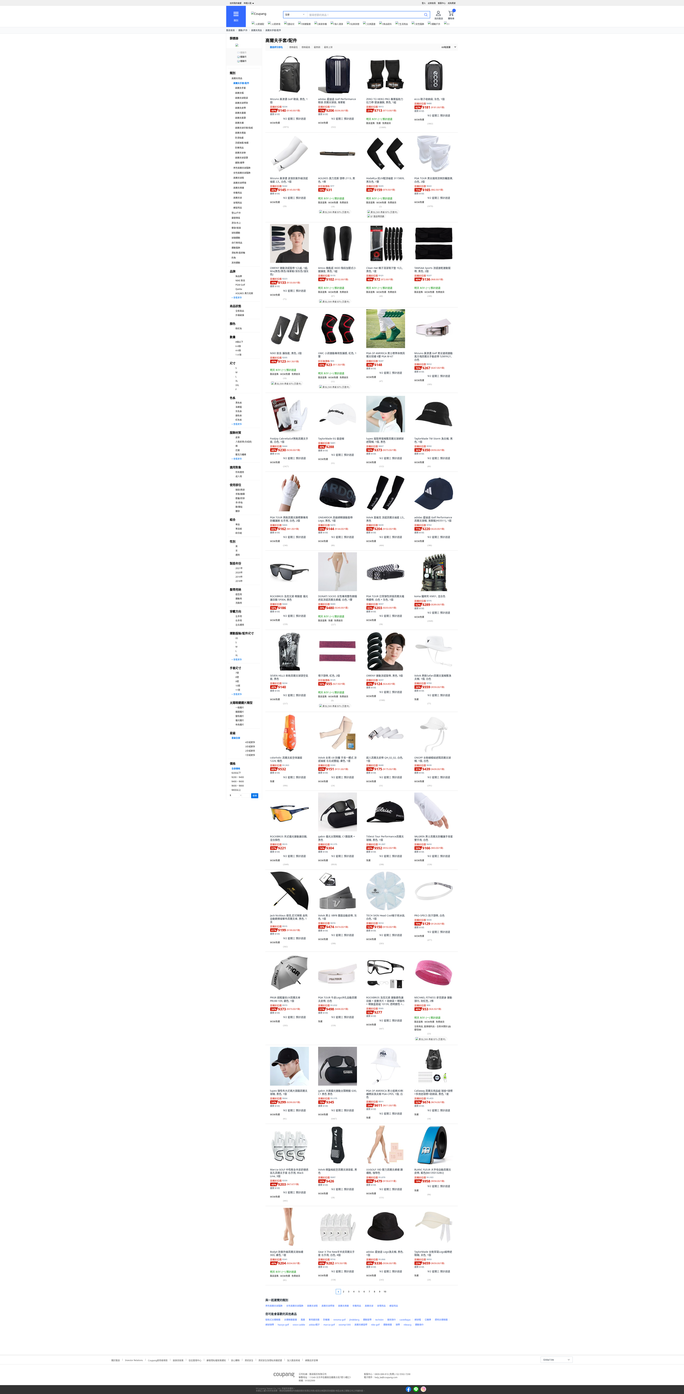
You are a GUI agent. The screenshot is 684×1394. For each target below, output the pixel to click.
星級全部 (236, 738)
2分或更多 (250, 750)
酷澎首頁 (230, 30)
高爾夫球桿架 (241, 102)
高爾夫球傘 (240, 152)
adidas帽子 (314, 1324)
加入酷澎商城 (293, 1360)
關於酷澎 (115, 1360)
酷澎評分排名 (276, 47)
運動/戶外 (243, 30)
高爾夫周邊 (238, 187)
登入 (424, 3)
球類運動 (236, 237)
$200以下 (236, 772)
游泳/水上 (236, 222)
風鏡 (303, 1319)
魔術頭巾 (391, 1319)
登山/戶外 (236, 212)
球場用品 (237, 202)
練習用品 (237, 207)
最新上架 (328, 47)
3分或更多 (250, 746)
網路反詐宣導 (311, 1360)
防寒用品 (239, 147)
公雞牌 (428, 1319)
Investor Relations (134, 1360)
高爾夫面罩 (240, 117)
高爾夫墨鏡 (240, 112)
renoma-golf (339, 1319)
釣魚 (234, 257)
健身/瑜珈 (236, 227)
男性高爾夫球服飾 (241, 167)
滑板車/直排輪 (238, 252)
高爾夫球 (237, 197)
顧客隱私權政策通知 (216, 1360)
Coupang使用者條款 (158, 1360)
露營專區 (236, 217)
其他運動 (236, 262)
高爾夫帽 (239, 92)
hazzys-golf (283, 1324)
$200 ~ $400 (238, 777)
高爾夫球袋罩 (241, 157)
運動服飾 (236, 247)
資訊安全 (249, 1360)
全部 (287, 14)
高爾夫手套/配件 (273, 30)
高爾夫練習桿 (360, 1324)
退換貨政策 (178, 1360)
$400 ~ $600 (238, 781)
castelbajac (405, 1319)
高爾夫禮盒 (240, 132)
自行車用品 (237, 242)
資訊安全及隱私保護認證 (270, 1360)
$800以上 (236, 789)
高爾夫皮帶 (240, 107)
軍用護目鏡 (314, 1319)
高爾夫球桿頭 (239, 182)
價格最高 (306, 47)
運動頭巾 (419, 1324)
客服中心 (442, 3)
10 (385, 1291)
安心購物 (235, 1360)
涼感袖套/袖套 (242, 142)
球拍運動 (236, 232)
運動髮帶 (367, 1319)
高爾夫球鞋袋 (241, 97)
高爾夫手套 (240, 88)
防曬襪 (326, 1319)
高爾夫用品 (256, 30)
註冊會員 (432, 3)
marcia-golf (329, 1324)
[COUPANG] (284, 1376)
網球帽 (417, 1319)
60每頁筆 (446, 47)
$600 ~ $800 (238, 785)
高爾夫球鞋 (238, 177)
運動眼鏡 (387, 1324)
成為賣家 (452, 3)
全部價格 (236, 768)
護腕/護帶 (239, 162)
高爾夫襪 (239, 122)
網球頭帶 (269, 1324)
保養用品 (237, 192)
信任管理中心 (195, 1360)
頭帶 (398, 1324)
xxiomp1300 (345, 1324)
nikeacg (407, 1324)
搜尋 (255, 795)
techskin (379, 1319)
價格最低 (293, 47)
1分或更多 (250, 755)
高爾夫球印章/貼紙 (244, 127)
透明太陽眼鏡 (441, 1319)
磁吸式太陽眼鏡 (272, 1319)
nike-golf (375, 1324)
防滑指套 (239, 137)
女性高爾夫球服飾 (241, 172)
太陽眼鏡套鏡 (290, 1319)
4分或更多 (250, 742)
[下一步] (391, 1291)
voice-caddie (299, 1324)
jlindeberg (354, 1319)
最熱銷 (317, 47)
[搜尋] (426, 14)
